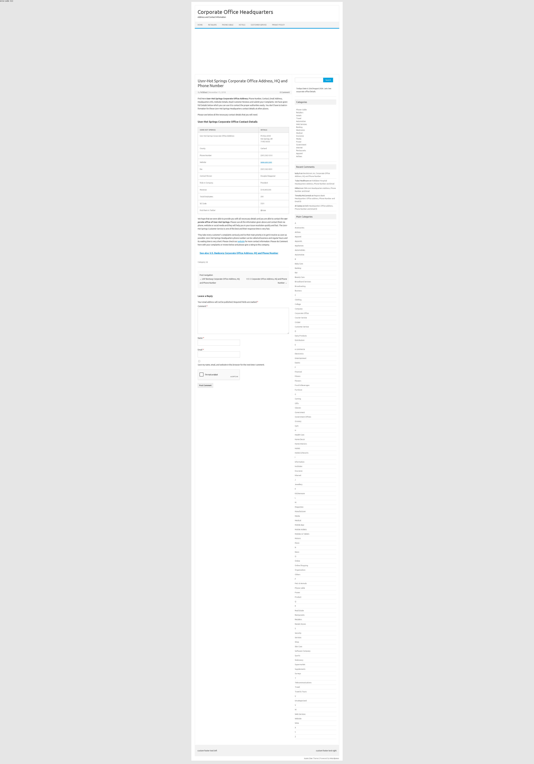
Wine (297, 723)
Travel (298, 118)
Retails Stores (300, 624)
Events (297, 363)
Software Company (302, 651)
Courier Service (301, 318)
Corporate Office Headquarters (235, 12)
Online (297, 561)
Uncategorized (301, 701)
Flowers (298, 381)
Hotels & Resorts (301, 453)
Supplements (300, 669)
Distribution (299, 340)
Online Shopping (301, 565)
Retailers (212, 25)
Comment (202, 306)
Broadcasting (300, 286)
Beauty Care (300, 277)
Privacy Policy (278, 25)
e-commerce (300, 349)
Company (298, 309)
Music (297, 543)
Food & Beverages (302, 385)
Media (298, 139)
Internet (299, 148)
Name (201, 338)
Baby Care (299, 264)
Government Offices (303, 417)
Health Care (299, 435)
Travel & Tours (301, 692)
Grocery (298, 421)
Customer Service (259, 25)
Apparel (299, 153)
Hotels (242, 25)
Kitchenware (300, 493)
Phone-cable (227, 25)
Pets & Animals (301, 583)
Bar (296, 273)
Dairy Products (301, 336)
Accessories (299, 228)
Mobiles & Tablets (302, 534)
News (297, 552)
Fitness (298, 376)
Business (298, 291)
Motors (298, 538)
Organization (300, 570)
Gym (296, 426)
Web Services (301, 124)
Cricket (297, 322)
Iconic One (308, 758)
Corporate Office (302, 313)
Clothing (298, 300)
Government (301, 145)
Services (298, 637)
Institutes (298, 466)
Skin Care (298, 646)
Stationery (299, 660)
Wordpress (334, 758)
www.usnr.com (266, 162)
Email (201, 350)
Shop (297, 642)
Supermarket (300, 664)
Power (298, 142)
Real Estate (299, 610)
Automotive (301, 121)
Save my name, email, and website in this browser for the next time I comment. (231, 365)
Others (297, 574)
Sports (297, 656)
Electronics (300, 130)
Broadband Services (303, 282)
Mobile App (299, 525)
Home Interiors (301, 444)
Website (298, 719)
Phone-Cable (301, 110)
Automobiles (300, 250)
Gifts (297, 403)
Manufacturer (300, 511)
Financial (298, 372)
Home (200, 25)
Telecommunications (303, 682)
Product (298, 597)
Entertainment (300, 358)
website (241, 241)
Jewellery (298, 484)
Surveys (298, 673)
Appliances (299, 246)
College (298, 304)
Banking (299, 127)
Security (298, 633)
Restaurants (301, 150)
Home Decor (300, 439)
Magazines (299, 507)
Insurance (300, 136)
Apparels (298, 241)
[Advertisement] (267, 51)
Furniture (298, 390)
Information (299, 462)
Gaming (298, 399)
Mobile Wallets (301, 529)
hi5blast (204, 92)
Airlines (299, 156)
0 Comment (285, 92)
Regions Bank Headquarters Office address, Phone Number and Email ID (315, 198)
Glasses (298, 408)
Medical (299, 133)
